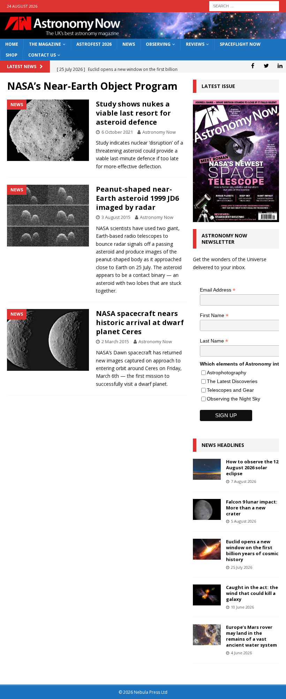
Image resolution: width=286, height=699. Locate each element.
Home (11, 44)
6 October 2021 (117, 132)
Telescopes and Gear (230, 390)
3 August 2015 (115, 217)
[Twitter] (266, 65)
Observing (158, 44)
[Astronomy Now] (143, 34)
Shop (11, 55)
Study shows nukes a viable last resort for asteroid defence (133, 113)
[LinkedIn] (280, 65)
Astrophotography (226, 372)
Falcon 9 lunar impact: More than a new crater (251, 508)
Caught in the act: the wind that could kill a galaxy (252, 593)
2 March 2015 (115, 341)
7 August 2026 (243, 481)
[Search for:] (244, 5)
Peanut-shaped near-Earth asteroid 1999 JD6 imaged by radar (137, 198)
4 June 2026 (241, 652)
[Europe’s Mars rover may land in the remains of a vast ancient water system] (207, 634)
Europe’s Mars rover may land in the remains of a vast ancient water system (251, 636)
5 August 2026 (243, 521)
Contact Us (42, 55)
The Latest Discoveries (232, 381)
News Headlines (223, 445)
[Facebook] (253, 65)
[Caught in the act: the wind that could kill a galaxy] (207, 594)
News (128, 44)
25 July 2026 (241, 567)
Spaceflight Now (240, 44)
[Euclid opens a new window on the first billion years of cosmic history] (207, 549)
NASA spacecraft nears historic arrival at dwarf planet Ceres (140, 322)
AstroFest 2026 (94, 44)
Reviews (195, 44)
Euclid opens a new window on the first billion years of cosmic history (252, 550)
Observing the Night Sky (233, 399)
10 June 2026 (242, 607)
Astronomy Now (159, 132)
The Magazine (45, 44)
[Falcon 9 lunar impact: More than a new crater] (207, 509)
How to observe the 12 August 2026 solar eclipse (252, 467)
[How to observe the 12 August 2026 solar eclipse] (207, 469)
